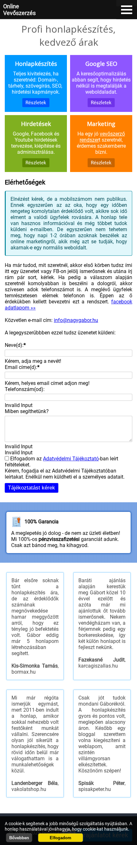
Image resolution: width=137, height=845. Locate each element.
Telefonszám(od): (25, 389)
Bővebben (19, 837)
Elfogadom (60, 837)
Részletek (35, 103)
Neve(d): (15, 345)
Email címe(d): (22, 367)
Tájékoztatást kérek (31, 488)
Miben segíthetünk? (27, 411)
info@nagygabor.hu (76, 320)
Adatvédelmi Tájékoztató (71, 459)
